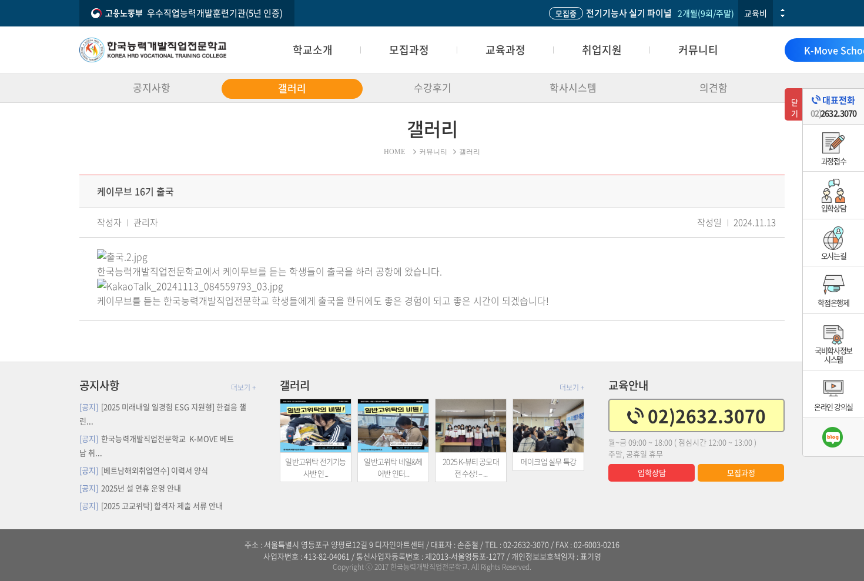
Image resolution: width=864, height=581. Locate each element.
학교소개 (313, 50)
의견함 (713, 87)
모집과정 (409, 50)
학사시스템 (573, 87)
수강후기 (432, 87)
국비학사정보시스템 (833, 355)
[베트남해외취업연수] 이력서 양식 (143, 470)
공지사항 (151, 87)
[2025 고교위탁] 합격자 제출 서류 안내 (151, 505)
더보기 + (243, 387)
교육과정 (505, 50)
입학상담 (652, 472)
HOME (394, 151)
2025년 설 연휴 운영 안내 (130, 487)
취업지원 (602, 50)
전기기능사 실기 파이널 (613, 12)
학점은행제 (833, 302)
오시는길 (833, 255)
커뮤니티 (698, 50)
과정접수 (833, 160)
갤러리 (292, 88)
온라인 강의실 (833, 406)
